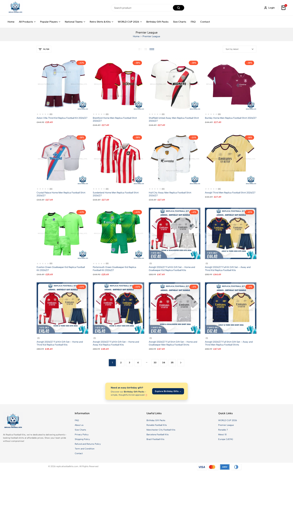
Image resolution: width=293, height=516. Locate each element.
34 (163, 362)
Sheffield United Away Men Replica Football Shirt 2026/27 (174, 119)
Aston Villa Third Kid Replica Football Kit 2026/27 (62, 118)
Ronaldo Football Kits (156, 425)
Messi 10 (222, 434)
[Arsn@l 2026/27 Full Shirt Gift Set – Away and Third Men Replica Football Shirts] (231, 308)
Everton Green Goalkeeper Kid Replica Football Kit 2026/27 (61, 268)
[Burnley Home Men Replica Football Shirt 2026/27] (231, 84)
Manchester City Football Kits (160, 430)
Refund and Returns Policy (88, 444)
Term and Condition (84, 448)
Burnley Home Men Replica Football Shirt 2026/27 (230, 118)
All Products (26, 21)
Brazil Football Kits (155, 439)
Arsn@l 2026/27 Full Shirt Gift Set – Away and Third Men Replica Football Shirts (229, 343)
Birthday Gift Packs (157, 21)
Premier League (226, 425)
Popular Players (49, 21)
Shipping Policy (82, 439)
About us (79, 425)
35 (172, 362)
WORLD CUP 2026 (128, 21)
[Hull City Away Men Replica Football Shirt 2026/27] (174, 158)
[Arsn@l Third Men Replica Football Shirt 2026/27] (231, 158)
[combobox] (239, 49)
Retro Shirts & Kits (100, 21)
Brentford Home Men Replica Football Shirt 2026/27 (115, 119)
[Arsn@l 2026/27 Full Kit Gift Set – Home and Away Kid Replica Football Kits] (118, 308)
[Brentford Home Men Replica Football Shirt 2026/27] (118, 84)
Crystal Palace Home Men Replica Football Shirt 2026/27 (61, 194)
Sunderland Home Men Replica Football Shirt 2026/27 (116, 194)
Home (11, 21)
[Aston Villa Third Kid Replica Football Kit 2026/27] (62, 84)
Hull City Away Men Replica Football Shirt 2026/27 (170, 194)
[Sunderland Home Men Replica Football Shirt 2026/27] (118, 158)
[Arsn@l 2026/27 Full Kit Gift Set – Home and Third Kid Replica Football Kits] (62, 308)
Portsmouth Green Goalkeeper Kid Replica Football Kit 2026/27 (114, 268)
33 (155, 362)
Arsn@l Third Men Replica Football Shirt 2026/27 (230, 192)
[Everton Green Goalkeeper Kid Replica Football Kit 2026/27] (62, 233)
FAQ (193, 21)
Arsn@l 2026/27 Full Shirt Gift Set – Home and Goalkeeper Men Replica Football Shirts (173, 343)
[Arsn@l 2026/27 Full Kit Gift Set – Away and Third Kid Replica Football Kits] (231, 233)
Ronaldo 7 (223, 430)
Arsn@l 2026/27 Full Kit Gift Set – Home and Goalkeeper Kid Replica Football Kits (172, 268)
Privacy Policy (82, 434)
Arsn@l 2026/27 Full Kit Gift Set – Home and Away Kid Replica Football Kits (116, 343)
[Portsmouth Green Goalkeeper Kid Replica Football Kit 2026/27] (118, 233)
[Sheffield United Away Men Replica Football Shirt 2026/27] (174, 84)
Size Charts (179, 21)
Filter (46, 49)
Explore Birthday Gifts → (168, 391)
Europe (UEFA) (225, 439)
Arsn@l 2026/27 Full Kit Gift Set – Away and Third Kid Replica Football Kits (228, 268)
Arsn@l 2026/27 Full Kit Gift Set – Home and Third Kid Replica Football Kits (60, 343)
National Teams (74, 21)
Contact (205, 21)
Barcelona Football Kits (157, 434)
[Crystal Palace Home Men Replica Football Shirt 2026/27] (62, 158)
